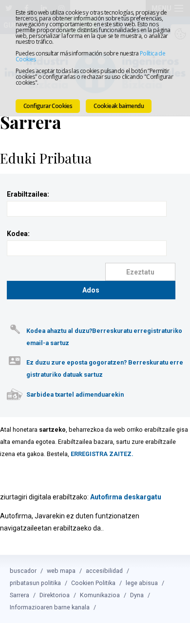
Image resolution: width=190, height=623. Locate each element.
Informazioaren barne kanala (50, 607)
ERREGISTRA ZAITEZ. (102, 454)
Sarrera (19, 595)
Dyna (137, 595)
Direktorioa (54, 595)
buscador (23, 570)
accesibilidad (104, 570)
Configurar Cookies (47, 106)
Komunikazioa (100, 595)
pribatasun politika (35, 582)
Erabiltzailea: (28, 194)
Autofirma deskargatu (125, 497)
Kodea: (18, 234)
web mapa (61, 570)
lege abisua (142, 582)
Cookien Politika (93, 582)
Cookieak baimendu (119, 106)
